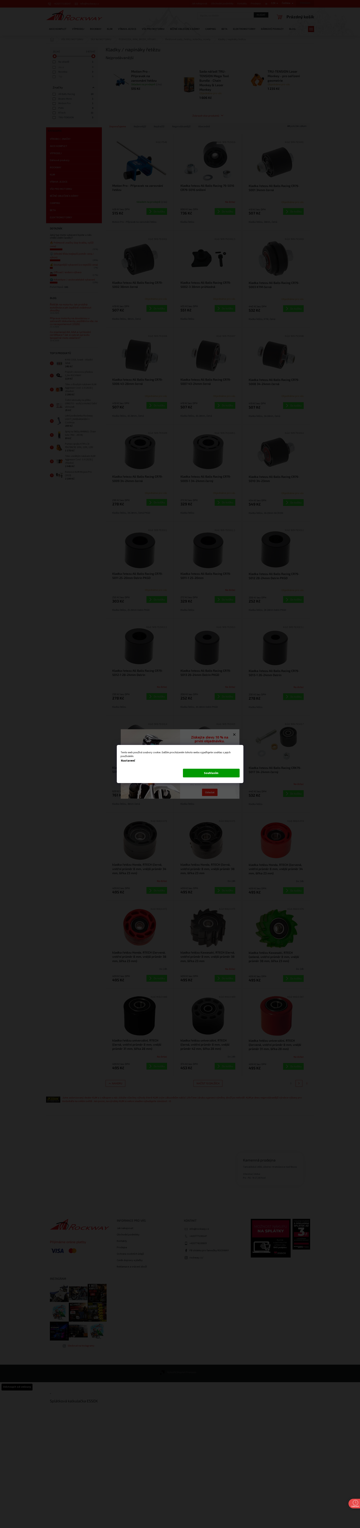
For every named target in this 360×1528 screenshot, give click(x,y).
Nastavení (128, 761)
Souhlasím (211, 773)
